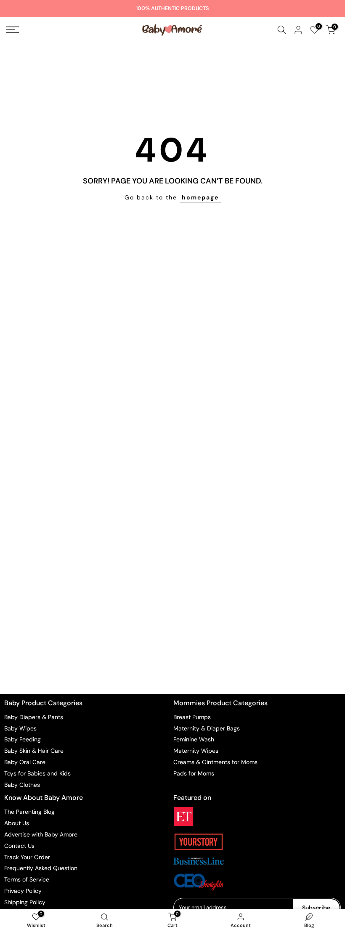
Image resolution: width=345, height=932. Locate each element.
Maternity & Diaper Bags (206, 728)
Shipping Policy (24, 902)
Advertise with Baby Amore (40, 834)
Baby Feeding (22, 739)
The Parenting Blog (29, 811)
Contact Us (19, 846)
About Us (16, 823)
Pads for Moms (193, 773)
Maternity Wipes (195, 750)
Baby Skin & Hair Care (34, 750)
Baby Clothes (22, 785)
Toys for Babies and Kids (37, 773)
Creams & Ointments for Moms (215, 762)
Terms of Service (26, 879)
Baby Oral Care (24, 762)
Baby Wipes (20, 728)
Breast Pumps (192, 717)
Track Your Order (27, 857)
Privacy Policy (23, 891)
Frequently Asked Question (40, 868)
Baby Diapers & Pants (33, 717)
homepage (200, 197)
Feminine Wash (193, 739)
